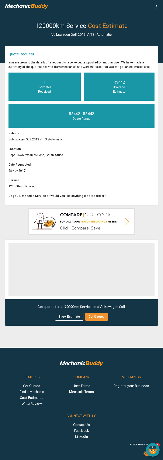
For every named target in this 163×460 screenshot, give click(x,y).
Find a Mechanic (32, 392)
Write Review (32, 404)
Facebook (81, 431)
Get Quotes (97, 316)
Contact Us (81, 425)
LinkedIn (81, 437)
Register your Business (131, 386)
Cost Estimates (31, 398)
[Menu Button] (156, 7)
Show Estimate (69, 316)
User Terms (81, 386)
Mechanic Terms (81, 392)
